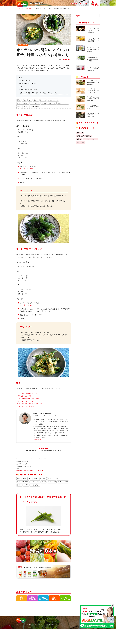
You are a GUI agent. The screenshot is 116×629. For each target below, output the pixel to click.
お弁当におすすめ (34, 106)
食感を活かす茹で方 (84, 136)
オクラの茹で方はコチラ (23, 396)
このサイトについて (21, 624)
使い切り (19, 106)
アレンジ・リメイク (63, 103)
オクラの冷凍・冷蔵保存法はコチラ (27, 393)
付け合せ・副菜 (52, 103)
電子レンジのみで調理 (22, 103)
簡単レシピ (81, 142)
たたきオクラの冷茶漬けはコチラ (26, 406)
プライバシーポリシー (40, 624)
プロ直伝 (26, 106)
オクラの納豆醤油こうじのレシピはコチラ (29, 403)
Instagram (36, 439)
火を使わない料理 (34, 103)
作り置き (43, 103)
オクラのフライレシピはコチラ (25, 401)
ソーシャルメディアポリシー (53, 624)
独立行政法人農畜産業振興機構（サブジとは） (28, 470)
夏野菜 (79, 139)
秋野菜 (24, 100)
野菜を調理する (29, 8)
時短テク (80, 133)
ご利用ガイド (30, 624)
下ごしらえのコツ (90, 139)
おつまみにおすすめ (53, 100)
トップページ (19, 8)
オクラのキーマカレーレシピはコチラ (28, 398)
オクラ (30, 100)
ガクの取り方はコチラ (27, 168)
